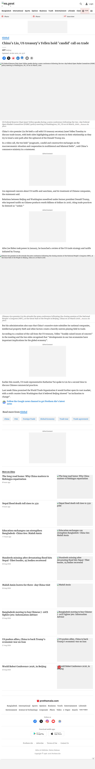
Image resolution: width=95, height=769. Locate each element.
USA (16, 419)
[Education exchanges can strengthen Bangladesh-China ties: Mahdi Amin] (75, 541)
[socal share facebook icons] (4, 59)
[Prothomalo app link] (39, 734)
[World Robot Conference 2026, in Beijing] (75, 677)
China (6, 419)
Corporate (43, 710)
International (18, 11)
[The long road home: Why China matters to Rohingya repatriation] (75, 487)
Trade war (64, 419)
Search (75, 710)
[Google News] (60, 721)
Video (59, 710)
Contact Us (65, 743)
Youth (50, 11)
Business (43, 11)
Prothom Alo (28, 743)
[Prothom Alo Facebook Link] (36, 721)
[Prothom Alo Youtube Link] (54, 721)
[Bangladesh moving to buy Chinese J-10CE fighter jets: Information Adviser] (75, 623)
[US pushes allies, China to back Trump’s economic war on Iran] (75, 650)
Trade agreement (80, 419)
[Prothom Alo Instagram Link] (48, 721)
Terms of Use (52, 743)
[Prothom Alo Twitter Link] (42, 721)
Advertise (40, 743)
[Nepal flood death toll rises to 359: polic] (75, 514)
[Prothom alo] (8, 4)
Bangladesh (6, 11)
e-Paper (66, 710)
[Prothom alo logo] (47, 701)
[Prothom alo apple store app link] (56, 734)
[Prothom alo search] (80, 3)
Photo (52, 710)
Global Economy (47, 419)
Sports (27, 11)
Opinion (35, 11)
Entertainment (60, 11)
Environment (11, 710)
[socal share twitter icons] (9, 59)
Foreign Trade (29, 419)
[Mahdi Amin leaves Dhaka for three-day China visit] (75, 595)
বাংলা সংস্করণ (83, 710)
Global (5, 38)
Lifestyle (71, 11)
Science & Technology (28, 710)
